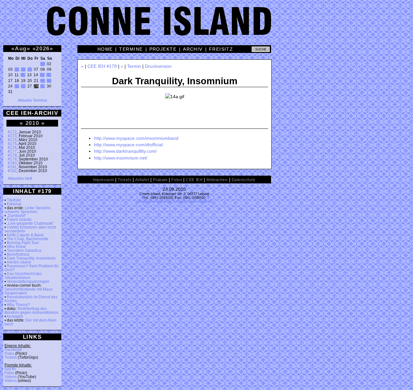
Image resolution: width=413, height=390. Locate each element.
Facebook (13, 350)
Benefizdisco (18, 254)
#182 (12, 171)
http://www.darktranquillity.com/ (125, 151)
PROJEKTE (163, 49)
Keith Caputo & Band (25, 235)
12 (23, 75)
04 (17, 69)
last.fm (10, 369)
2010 (32, 123)
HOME (105, 49)
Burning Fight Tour (23, 243)
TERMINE (131, 49)
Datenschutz (244, 180)
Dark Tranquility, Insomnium (31, 258)
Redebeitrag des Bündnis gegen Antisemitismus (31, 310)
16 (48, 75)
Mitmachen (216, 180)
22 (42, 81)
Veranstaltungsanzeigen (28, 281)
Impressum (103, 180)
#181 (12, 167)
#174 (12, 140)
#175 (12, 144)
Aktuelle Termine (32, 100)
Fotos (9, 353)
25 (17, 86)
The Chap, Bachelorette (27, 239)
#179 (12, 159)
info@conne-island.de (154, 201)
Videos (11, 377)
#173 (12, 136)
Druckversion (158, 66)
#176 (12, 147)
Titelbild (14, 200)
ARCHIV (193, 49)
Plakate (160, 180)
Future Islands (19, 219)
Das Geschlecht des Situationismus (23, 276)
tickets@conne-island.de (192, 201)
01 (42, 64)
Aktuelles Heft (20, 178)
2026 (43, 48)
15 (42, 75)
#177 (12, 151)
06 (29, 69)
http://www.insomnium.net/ (120, 157)
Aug (21, 48)
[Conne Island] (206, 25)
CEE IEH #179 (102, 66)
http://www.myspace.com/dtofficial (128, 144)
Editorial (14, 204)
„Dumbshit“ (16, 216)
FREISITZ (221, 49)
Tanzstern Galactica (24, 250)
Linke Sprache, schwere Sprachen (28, 210)
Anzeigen (14, 316)
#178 (12, 155)
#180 (12, 163)
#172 (12, 132)
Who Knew (16, 247)
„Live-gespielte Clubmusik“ (30, 223)
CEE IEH (194, 180)
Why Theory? (18, 305)
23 (49, 81)
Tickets (11, 357)
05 (23, 69)
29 (42, 86)
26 (23, 86)
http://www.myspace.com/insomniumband (136, 138)
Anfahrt (142, 180)
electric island (19, 262)
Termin (134, 66)
